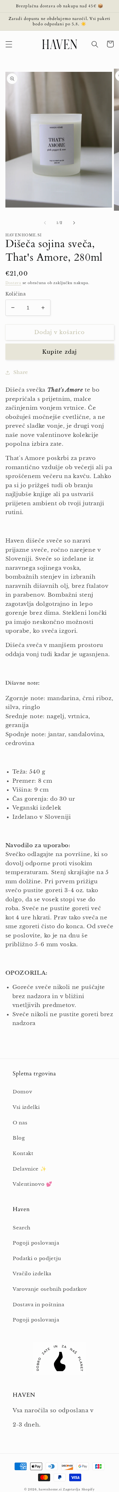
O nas (20, 1123)
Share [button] (20, 372)
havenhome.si (50, 1489)
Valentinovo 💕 (32, 1184)
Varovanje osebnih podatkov (50, 1289)
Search (21, 1228)
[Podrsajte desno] (74, 223)
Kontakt (23, 1153)
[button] (8, 44)
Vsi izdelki (26, 1107)
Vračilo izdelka (32, 1274)
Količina (15, 294)
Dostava (13, 283)
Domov (22, 1092)
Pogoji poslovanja (36, 1243)
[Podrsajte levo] (45, 223)
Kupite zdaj (59, 352)
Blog (19, 1138)
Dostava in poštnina (38, 1305)
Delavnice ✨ (29, 1169)
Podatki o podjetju (37, 1258)
